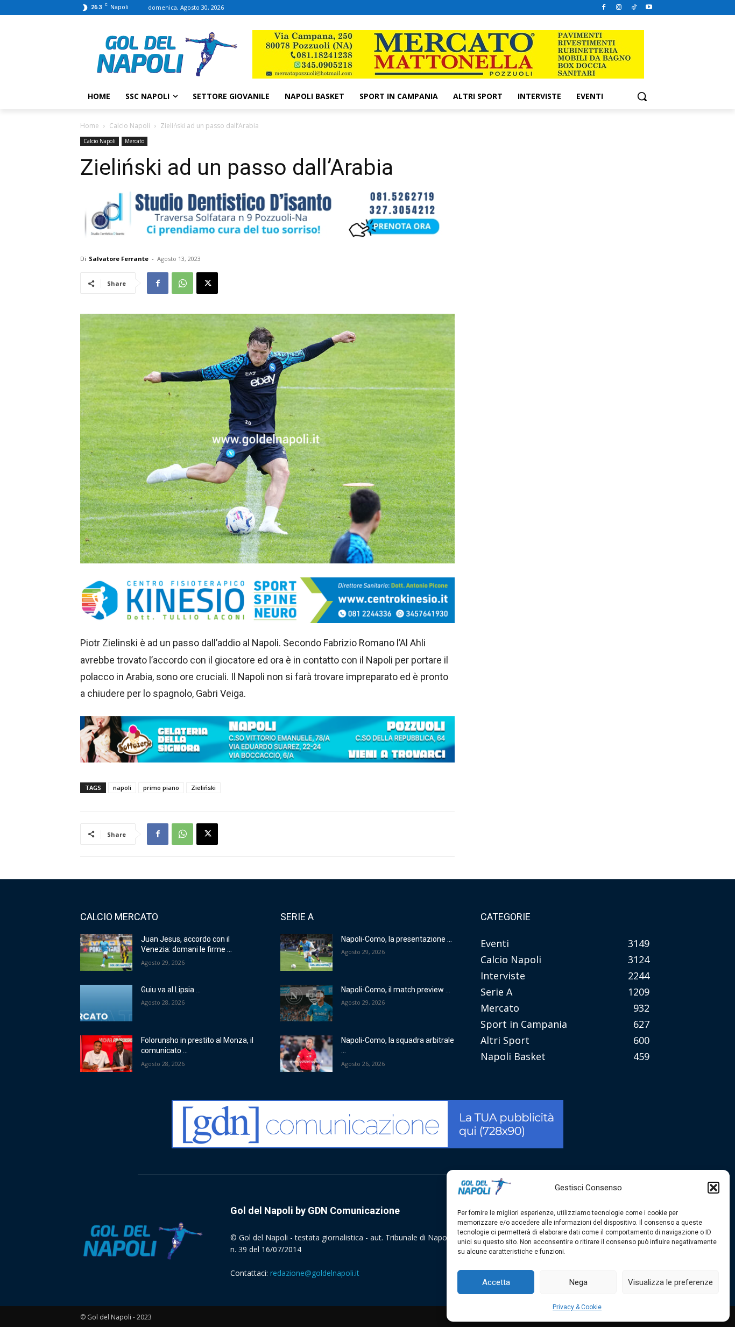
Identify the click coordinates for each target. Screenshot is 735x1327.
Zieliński (203, 788)
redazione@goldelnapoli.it (314, 1273)
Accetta (496, 1282)
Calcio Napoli (129, 125)
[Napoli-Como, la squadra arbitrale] (306, 1053)
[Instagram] (619, 8)
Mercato (134, 141)
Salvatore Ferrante (119, 259)
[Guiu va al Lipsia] (106, 1003)
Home (89, 125)
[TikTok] (633, 8)
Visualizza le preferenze (670, 1282)
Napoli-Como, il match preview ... (395, 989)
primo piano (161, 788)
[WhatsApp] (182, 283)
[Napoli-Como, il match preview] (306, 1003)
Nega (578, 1282)
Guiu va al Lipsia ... (171, 989)
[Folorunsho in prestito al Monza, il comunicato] (106, 1053)
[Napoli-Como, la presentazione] (306, 952)
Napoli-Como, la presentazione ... (396, 939)
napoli (122, 788)
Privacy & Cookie (577, 1307)
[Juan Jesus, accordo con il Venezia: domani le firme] (106, 952)
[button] (713, 1187)
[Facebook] (604, 8)
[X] (207, 283)
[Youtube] (648, 8)
